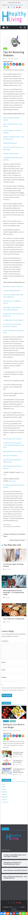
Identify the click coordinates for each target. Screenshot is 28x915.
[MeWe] (20, 64)
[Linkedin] (13, 64)
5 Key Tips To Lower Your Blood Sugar (18, 753)
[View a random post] (24, 27)
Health (5, 48)
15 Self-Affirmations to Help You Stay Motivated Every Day (19, 770)
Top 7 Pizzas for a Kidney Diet (13, 619)
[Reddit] (10, 64)
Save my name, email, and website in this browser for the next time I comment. (14, 689)
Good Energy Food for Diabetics (12, 439)
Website (4, 677)
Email (4, 670)
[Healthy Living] (3, 27)
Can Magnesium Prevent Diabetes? (13, 320)
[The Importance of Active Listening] (7, 762)
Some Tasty (12, 481)
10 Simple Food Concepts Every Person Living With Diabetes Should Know (13, 445)
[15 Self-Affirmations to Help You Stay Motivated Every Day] (7, 771)
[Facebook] (4, 64)
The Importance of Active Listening (18, 761)
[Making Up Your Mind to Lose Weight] (14, 712)
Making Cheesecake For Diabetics (13, 451)
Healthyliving (15, 58)
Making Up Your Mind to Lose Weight (13, 726)
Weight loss (12, 721)
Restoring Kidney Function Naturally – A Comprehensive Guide (13, 592)
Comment (5, 641)
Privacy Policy (5, 802)
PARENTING (5, 797)
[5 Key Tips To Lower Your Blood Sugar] (7, 754)
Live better (6, 721)
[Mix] (23, 64)
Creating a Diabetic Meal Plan (11, 290)
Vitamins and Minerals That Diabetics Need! (14, 535)
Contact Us (4, 799)
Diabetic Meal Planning (10, 143)
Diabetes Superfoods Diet (10, 153)
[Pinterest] (16, 64)
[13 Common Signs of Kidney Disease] (14, 550)
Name (4, 662)
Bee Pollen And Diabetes (10, 455)
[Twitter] (7, 64)
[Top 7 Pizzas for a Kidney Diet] (14, 604)
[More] (7, 67)
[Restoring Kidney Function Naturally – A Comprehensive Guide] (14, 576)
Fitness (3, 786)
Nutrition (4, 789)
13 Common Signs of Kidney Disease (13, 565)
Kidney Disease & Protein (17, 540)
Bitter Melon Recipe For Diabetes (12, 286)
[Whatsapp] (4, 67)
